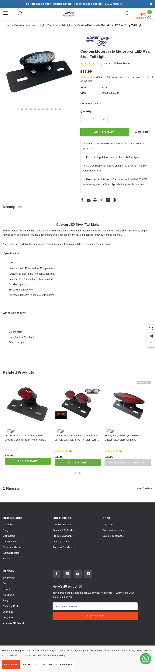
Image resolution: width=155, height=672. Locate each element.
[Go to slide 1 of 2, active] (75, 473)
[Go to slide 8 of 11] (47, 109)
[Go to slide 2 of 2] (80, 473)
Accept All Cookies (57, 664)
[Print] (95, 200)
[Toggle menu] (6, 13)
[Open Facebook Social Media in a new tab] (56, 574)
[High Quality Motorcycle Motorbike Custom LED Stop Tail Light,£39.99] (128, 404)
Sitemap (7, 558)
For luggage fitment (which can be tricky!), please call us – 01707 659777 (74, 3)
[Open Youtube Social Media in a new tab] (78, 574)
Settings (11, 664)
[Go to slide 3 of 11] (26, 109)
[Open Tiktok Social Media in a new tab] (88, 574)
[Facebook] (82, 200)
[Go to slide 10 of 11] (56, 109)
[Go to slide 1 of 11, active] (18, 109)
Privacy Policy (57, 655)
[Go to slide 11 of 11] (60, 109)
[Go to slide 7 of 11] (43, 109)
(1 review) (106, 63)
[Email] (89, 200)
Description (12, 207)
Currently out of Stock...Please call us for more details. (129, 462)
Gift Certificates (11, 552)
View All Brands (15, 623)
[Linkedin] (108, 200)
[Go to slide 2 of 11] (22, 109)
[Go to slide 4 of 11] (31, 109)
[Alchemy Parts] (96, 41)
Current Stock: (90, 103)
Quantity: (86, 111)
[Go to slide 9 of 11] (51, 109)
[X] (101, 200)
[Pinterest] (114, 200)
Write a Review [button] (122, 63)
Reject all (30, 664)
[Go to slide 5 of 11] (35, 109)
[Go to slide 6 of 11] (39, 109)
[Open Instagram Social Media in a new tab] (67, 574)
